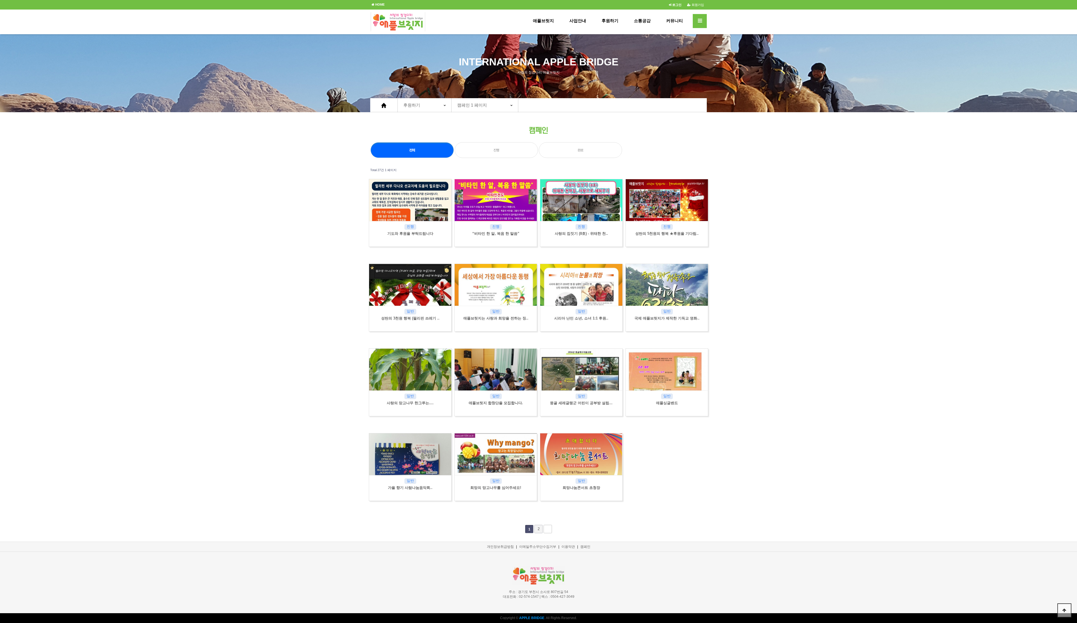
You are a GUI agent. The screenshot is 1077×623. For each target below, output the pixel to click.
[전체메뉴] (700, 21)
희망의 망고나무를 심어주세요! (495, 488)
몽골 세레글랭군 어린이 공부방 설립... (581, 403)
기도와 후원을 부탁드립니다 (410, 233)
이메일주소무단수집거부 (537, 547)
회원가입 (697, 4)
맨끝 (548, 529)
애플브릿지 (543, 20)
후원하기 (610, 20)
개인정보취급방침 (500, 547)
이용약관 (568, 547)
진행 (496, 150)
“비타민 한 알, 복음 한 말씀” (495, 233)
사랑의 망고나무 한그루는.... (410, 403)
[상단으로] (1064, 610)
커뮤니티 (674, 20)
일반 (410, 311)
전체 (412, 150)
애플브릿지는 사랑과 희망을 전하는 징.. (495, 318)
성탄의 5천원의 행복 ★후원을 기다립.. (667, 233)
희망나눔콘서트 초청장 (581, 488)
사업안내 (577, 20)
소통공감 (642, 20)
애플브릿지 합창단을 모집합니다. (496, 403)
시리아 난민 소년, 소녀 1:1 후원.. (581, 318)
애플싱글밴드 (667, 403)
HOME (379, 4)
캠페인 (585, 547)
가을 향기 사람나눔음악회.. (410, 488)
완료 (580, 150)
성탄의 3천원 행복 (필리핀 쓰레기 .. (410, 318)
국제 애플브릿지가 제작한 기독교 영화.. (666, 318)
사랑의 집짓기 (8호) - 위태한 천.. (581, 233)
